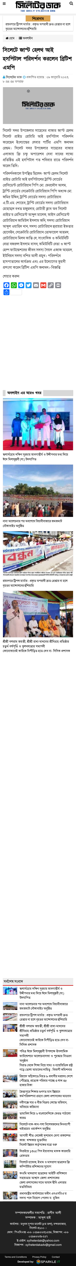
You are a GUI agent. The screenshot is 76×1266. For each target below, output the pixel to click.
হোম (11, 38)
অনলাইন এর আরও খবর (24, 393)
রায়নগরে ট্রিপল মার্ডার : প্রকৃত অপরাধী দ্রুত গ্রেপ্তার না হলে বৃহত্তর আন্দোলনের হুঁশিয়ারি (44, 1017)
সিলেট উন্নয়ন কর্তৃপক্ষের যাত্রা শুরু (45, 1140)
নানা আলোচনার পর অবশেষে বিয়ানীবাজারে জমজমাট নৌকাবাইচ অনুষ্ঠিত (44, 1006)
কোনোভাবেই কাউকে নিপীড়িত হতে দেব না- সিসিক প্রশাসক (36, 646)
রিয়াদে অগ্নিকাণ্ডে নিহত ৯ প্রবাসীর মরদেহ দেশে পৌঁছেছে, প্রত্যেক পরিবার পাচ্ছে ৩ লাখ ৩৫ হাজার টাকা (46, 1080)
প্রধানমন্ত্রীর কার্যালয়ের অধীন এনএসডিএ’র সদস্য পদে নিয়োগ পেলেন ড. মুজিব (43, 1195)
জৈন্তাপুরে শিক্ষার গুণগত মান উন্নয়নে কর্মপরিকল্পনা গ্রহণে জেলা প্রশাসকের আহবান (46, 1094)
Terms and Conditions (16, 1257)
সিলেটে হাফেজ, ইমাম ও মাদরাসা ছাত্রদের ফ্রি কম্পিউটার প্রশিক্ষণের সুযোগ (45, 1164)
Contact (56, 1257)
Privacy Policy (39, 1257)
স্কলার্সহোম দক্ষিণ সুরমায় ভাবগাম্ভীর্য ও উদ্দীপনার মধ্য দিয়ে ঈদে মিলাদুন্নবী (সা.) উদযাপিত (42, 993)
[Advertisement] (38, 346)
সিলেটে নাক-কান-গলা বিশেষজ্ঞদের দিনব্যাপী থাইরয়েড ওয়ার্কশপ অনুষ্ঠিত (45, 1126)
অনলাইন (27, 38)
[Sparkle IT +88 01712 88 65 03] (47, 1261)
